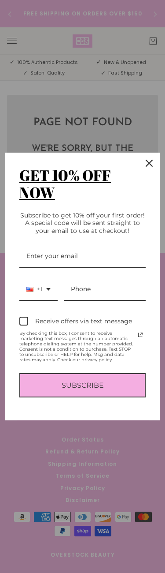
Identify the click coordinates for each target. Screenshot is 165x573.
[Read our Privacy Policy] (140, 335)
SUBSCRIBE (83, 385)
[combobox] (38, 289)
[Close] (149, 163)
